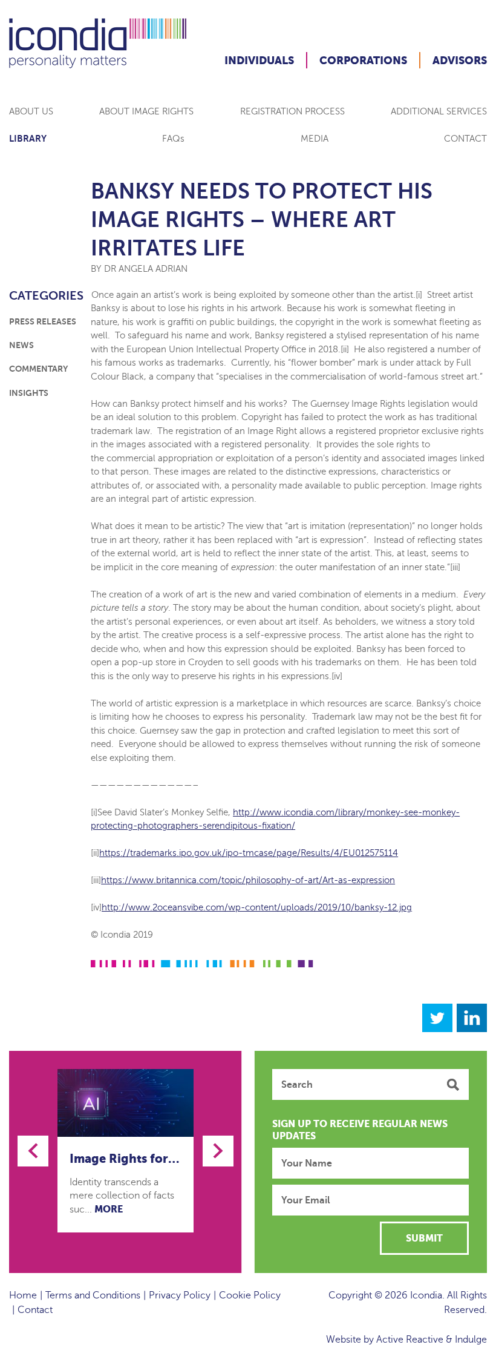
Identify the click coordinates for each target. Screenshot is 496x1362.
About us (31, 111)
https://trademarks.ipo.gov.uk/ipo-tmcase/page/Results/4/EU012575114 (248, 853)
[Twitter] (437, 1018)
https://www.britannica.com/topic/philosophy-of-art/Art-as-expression (248, 880)
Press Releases (42, 321)
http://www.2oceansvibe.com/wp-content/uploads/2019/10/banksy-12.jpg (257, 907)
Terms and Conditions (92, 1295)
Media (314, 138)
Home (23, 1295)
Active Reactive (409, 1339)
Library (28, 138)
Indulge (471, 1339)
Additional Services (439, 111)
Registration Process (292, 111)
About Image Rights (146, 111)
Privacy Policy (179, 1295)
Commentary (38, 368)
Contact (465, 138)
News (21, 345)
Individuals (259, 60)
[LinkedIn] (472, 1018)
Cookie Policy (250, 1295)
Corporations (363, 60)
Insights (28, 393)
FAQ (173, 138)
